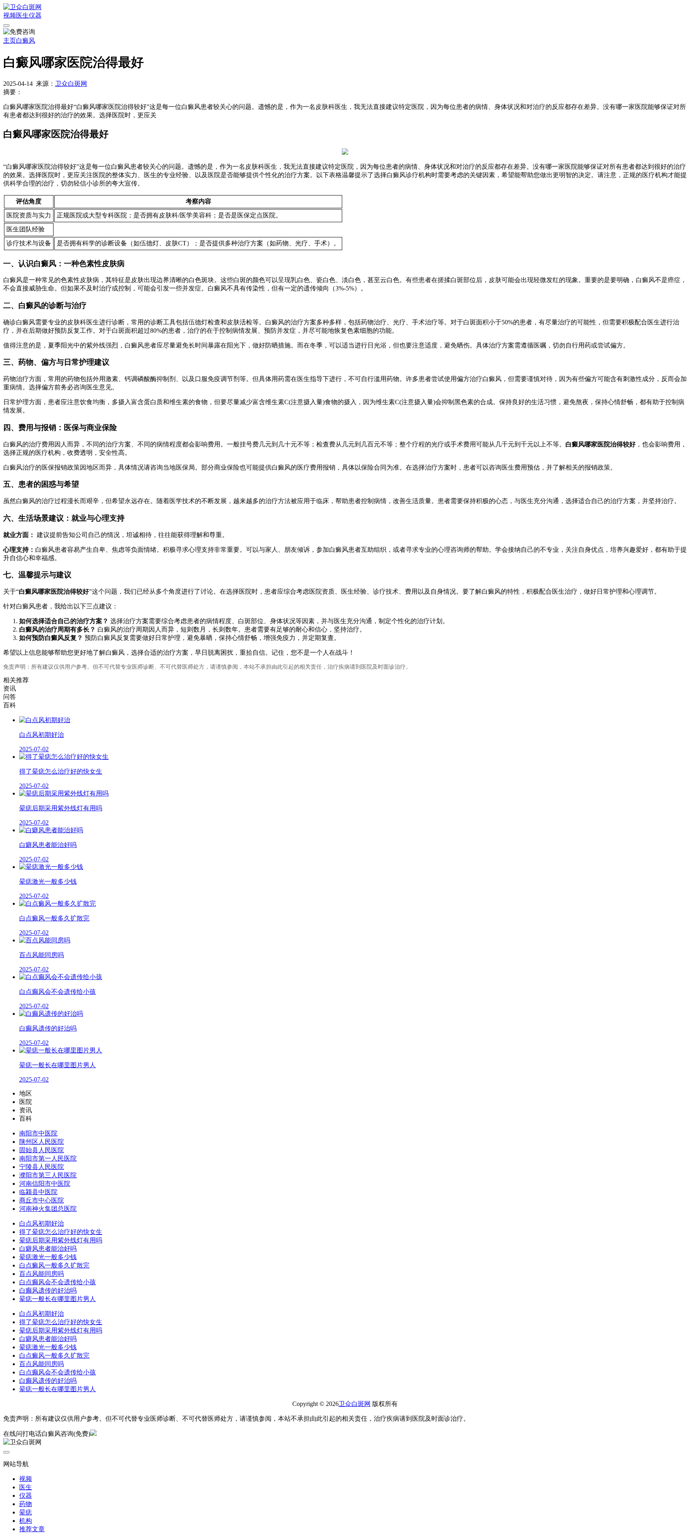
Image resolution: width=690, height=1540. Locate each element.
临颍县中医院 (38, 1192)
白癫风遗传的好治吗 (48, 1290)
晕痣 (25, 1512)
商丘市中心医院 (41, 1200)
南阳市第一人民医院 (48, 1158)
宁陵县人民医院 (41, 1166)
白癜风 (25, 40)
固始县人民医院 (41, 1150)
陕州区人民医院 (41, 1141)
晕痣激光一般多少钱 (48, 1257)
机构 (25, 1520)
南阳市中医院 (38, 1133)
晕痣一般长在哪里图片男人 (57, 1298)
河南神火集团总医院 (48, 1208)
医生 (22, 15)
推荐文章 (32, 1529)
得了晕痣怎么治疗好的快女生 (60, 1231)
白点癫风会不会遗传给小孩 (57, 1282)
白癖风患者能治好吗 (48, 1248)
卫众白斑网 (71, 83)
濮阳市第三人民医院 (48, 1175)
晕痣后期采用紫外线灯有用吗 (60, 1240)
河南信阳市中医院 (44, 1183)
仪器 (35, 15)
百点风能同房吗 (41, 1273)
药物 (25, 1504)
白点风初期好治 (41, 1223)
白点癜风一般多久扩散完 (54, 1265)
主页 (9, 40)
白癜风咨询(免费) (66, 1433)
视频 (9, 15)
